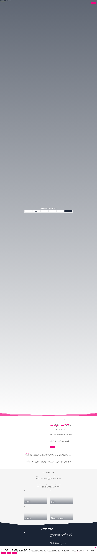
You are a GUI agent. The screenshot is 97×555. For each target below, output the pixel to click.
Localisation (43, 211)
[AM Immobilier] (4, 3)
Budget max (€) (51, 211)
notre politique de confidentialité (80, 551)
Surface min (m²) (59, 211)
